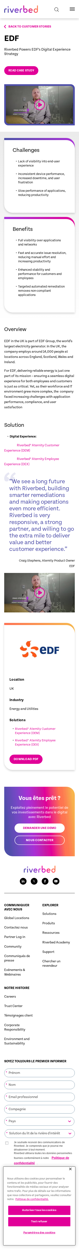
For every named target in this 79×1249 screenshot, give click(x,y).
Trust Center (13, 1006)
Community (12, 947)
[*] (39, 1068)
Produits (48, 923)
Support (48, 952)
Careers (10, 997)
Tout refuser (39, 1221)
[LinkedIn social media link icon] (23, 881)
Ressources (51, 933)
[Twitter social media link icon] (34, 881)
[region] (39, 1206)
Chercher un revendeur (51, 963)
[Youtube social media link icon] (56, 881)
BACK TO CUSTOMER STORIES (29, 26)
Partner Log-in (14, 937)
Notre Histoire (16, 988)
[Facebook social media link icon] (45, 881)
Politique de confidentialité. (32, 1199)
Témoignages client (18, 1016)
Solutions (49, 914)
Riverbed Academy (56, 942)
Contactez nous (16, 928)
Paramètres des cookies (39, 1232)
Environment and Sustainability (16, 1041)
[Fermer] (70, 1169)
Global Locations (16, 918)
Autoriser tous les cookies (39, 1210)
